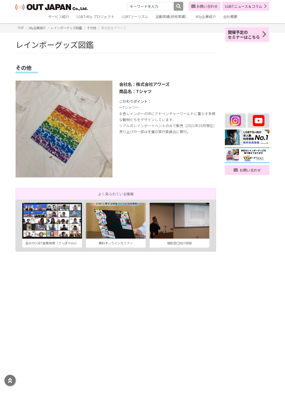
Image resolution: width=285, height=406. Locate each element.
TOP (20, 27)
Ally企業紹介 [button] (206, 16)
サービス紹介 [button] (58, 16)
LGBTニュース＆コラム (243, 6)
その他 (91, 27)
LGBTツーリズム (135, 16)
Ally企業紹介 (37, 27)
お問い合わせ (207, 6)
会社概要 (230, 16)
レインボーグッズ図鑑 (66, 27)
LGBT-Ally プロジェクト (95, 16)
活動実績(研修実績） (172, 16)
